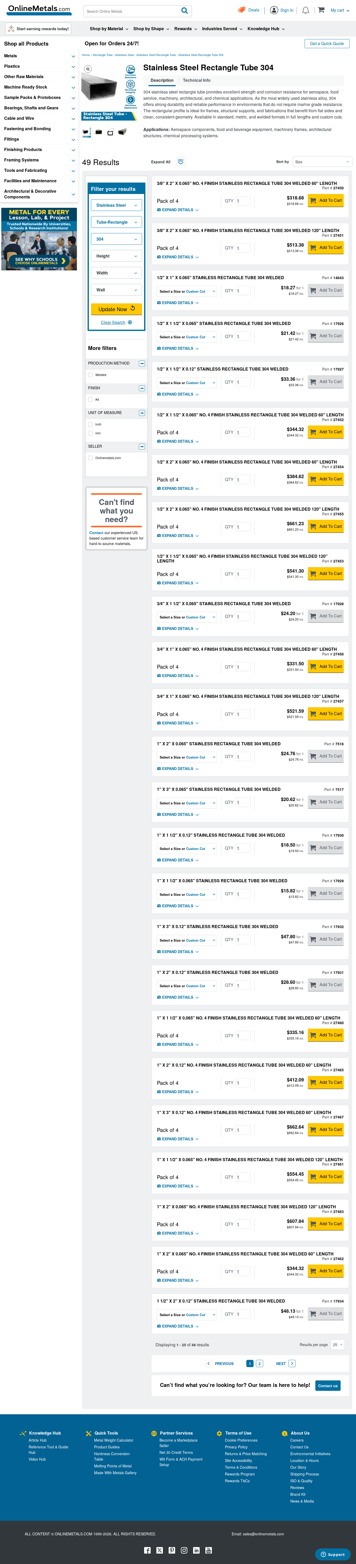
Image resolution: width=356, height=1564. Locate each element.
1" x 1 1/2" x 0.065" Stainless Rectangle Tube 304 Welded (222, 881)
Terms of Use (238, 1433)
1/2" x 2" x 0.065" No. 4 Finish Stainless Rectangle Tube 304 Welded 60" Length (247, 462)
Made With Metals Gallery (115, 1472)
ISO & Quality (301, 1480)
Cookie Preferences (241, 1440)
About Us (300, 1433)
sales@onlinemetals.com (263, 1533)
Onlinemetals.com (108, 457)
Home (86, 55)
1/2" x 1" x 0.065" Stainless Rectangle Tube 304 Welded (220, 277)
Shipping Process (304, 1474)
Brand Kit (297, 1494)
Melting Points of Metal (113, 1465)
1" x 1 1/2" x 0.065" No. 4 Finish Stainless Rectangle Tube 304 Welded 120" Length (250, 1159)
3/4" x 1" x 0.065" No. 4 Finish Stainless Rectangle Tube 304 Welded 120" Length (248, 696)
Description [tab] (162, 80)
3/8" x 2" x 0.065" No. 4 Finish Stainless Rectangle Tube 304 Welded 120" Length (248, 230)
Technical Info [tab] (197, 80)
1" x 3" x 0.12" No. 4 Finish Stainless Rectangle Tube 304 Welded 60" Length (244, 1112)
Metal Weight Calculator (113, 1440)
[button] (333, 9)
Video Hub (37, 1459)
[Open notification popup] (305, 9)
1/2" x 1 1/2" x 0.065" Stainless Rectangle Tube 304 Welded (224, 323)
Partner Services (176, 1433)
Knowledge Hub (45, 1433)
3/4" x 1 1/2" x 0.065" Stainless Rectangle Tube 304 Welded (224, 603)
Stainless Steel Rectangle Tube (156, 55)
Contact (96, 532)
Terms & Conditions (241, 1467)
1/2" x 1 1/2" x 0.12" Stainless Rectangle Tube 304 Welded (223, 369)
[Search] (184, 11)
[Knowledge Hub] (23, 1433)
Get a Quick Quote (327, 43)
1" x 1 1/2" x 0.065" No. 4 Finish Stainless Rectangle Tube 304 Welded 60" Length (248, 1018)
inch (98, 424)
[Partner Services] (154, 1433)
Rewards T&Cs (237, 1480)
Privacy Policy (236, 1446)
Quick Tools (106, 1433)
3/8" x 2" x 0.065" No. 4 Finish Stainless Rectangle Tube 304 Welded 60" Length (247, 183)
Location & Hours (304, 1460)
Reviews (297, 1487)
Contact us (328, 1385)
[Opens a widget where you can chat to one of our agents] (333, 1554)
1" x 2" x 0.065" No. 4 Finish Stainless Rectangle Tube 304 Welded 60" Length (245, 1254)
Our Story (298, 1467)
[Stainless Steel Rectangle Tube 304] (87, 132)
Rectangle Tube (103, 55)
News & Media (302, 1501)
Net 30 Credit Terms (176, 1452)
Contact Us (299, 1446)
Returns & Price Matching (246, 1453)
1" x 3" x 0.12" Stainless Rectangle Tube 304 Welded (217, 926)
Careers (297, 1440)
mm (98, 433)
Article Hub (38, 1440)
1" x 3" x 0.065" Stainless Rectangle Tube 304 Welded (219, 789)
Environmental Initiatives (310, 1453)
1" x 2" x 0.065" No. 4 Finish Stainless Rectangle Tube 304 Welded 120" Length (246, 1207)
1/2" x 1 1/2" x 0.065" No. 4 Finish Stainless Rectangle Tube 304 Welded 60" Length (250, 415)
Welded (100, 374)
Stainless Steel (124, 55)
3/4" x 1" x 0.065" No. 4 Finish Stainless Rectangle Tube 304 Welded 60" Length (247, 649)
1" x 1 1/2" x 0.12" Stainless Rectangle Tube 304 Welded (221, 835)
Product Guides (107, 1446)
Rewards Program (240, 1474)
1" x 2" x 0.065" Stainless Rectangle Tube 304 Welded (219, 744)
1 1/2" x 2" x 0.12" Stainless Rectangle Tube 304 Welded (221, 1301)
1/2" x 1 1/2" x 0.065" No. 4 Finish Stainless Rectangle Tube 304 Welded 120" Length (242, 558)
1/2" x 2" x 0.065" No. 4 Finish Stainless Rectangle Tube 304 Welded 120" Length (248, 509)
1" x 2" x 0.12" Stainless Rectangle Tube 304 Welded (217, 972)
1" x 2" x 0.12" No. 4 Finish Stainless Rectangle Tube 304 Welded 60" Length (244, 1065)
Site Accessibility (238, 1460)
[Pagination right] (292, 1363)
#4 (97, 399)
